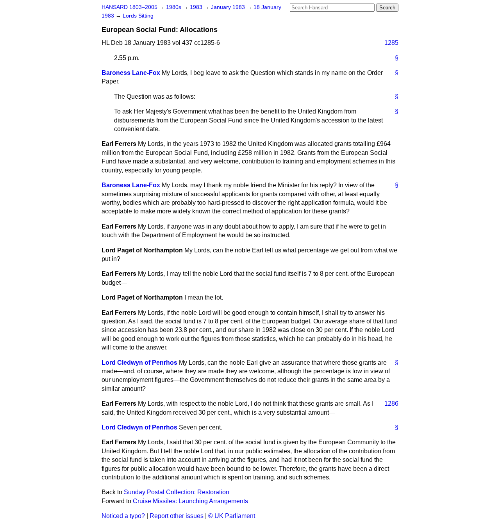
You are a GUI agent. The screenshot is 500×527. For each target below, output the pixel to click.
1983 (197, 7)
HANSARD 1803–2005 (129, 7)
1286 (391, 403)
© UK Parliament (231, 516)
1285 (391, 42)
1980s (174, 7)
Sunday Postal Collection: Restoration (176, 492)
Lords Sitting (138, 16)
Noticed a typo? (123, 516)
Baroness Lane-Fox (131, 72)
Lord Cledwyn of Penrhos (139, 362)
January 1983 (228, 7)
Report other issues (177, 516)
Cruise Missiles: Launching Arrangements (190, 501)
